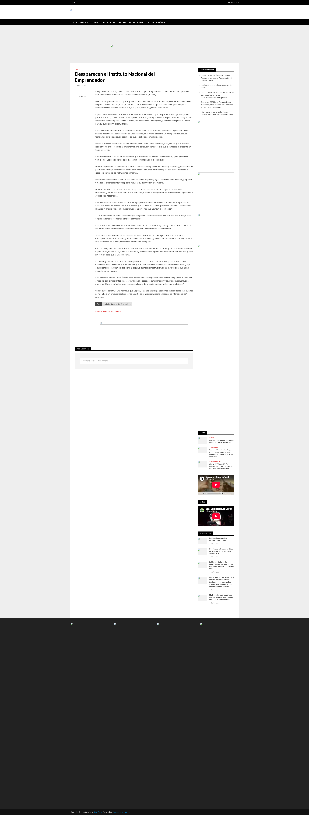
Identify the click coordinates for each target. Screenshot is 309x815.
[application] (216, 485)
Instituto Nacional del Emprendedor (117, 304)
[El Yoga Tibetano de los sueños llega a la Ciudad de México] (202, 440)
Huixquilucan (108, 22)
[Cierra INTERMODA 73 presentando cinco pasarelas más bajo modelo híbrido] (202, 464)
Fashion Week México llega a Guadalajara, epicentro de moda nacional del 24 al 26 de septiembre (221, 453)
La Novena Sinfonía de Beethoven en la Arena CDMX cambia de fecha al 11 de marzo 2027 (221, 565)
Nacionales (85, 22)
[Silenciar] (227, 493)
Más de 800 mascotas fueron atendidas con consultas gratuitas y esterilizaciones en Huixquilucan (107, 33)
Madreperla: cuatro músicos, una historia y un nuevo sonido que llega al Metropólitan (221, 597)
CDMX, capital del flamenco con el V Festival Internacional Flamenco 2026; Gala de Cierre (104, 29)
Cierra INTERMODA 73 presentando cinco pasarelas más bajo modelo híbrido (220, 466)
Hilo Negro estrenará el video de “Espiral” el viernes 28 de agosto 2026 (98, 38)
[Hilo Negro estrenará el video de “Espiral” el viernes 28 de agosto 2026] (202, 551)
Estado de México (156, 22)
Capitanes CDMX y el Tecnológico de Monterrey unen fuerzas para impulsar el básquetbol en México (108, 35)
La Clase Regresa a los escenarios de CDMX (88, 31)
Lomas (96, 22)
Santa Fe (122, 22)
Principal (218, 447)
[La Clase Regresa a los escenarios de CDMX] (202, 541)
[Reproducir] (201, 493)
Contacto (73, 2)
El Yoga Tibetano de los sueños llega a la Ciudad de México (221, 441)
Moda (211, 438)
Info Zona (98, 812)
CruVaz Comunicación (121, 812)
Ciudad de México (137, 22)
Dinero (78, 69)
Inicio (74, 22)
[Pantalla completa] (231, 493)
